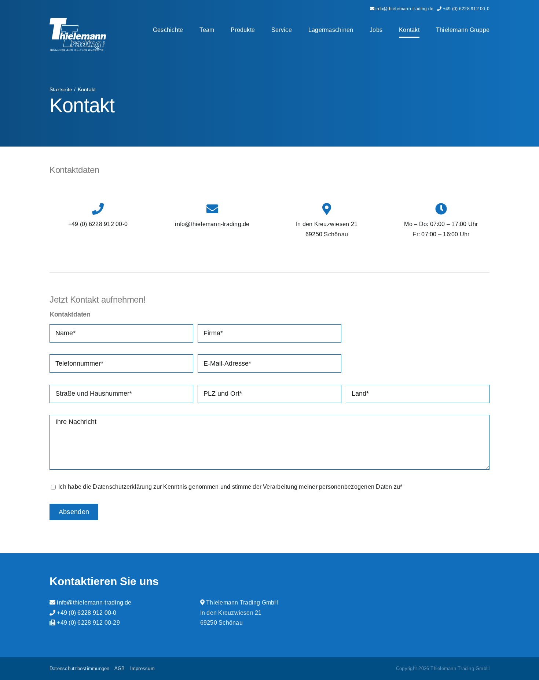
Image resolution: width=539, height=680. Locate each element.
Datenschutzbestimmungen (80, 668)
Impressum (142, 668)
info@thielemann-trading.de (93, 602)
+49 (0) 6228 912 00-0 (85, 613)
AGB (119, 668)
